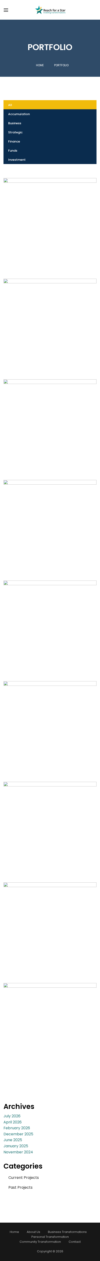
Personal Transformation (50, 1237)
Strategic (15, 132)
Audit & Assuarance (50, 623)
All (10, 105)
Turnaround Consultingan (50, 723)
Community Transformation (40, 1241)
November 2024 (18, 1152)
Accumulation (19, 114)
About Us (33, 1232)
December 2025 (18, 1134)
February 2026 (16, 1128)
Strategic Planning (50, 824)
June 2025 (12, 1140)
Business (14, 123)
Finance (14, 141)
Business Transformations (67, 1232)
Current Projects (23, 1177)
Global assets (50, 220)
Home (40, 65)
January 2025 (15, 1146)
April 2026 (12, 1122)
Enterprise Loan (50, 924)
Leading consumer (50, 522)
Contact (75, 1241)
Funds (12, 150)
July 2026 (11, 1116)
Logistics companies (50, 421)
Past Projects (20, 1187)
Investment (17, 159)
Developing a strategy (50, 321)
